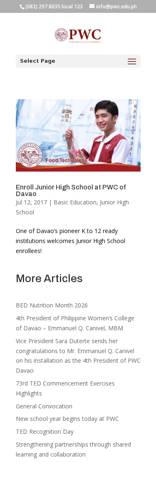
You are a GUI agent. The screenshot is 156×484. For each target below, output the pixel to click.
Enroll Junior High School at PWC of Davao (71, 190)
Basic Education (75, 202)
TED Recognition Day (45, 431)
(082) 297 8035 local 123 (54, 6)
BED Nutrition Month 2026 (52, 305)
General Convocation (44, 406)
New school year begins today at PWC (67, 419)
